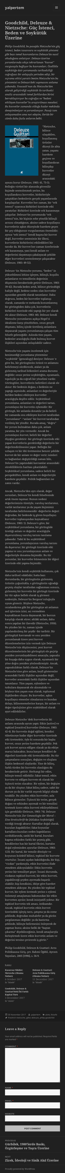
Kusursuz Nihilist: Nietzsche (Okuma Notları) (14, 973)
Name (9, 1087)
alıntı (47, 1014)
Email (9, 1100)
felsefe (54, 1014)
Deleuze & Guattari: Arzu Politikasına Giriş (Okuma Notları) (43, 973)
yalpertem (14, 7)
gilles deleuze (32, 1017)
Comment (11, 1046)
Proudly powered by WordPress (20, 1168)
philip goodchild (47, 1017)
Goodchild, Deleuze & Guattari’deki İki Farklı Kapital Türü (16, 991)
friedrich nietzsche (16, 1017)
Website (9, 1113)
